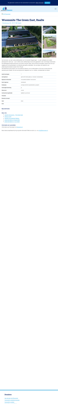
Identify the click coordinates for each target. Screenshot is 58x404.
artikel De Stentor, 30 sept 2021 (12, 120)
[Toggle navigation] (55, 8)
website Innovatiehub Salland (12, 118)
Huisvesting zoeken (9, 402)
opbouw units (8, 116)
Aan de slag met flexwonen (11, 398)
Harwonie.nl (20, 127)
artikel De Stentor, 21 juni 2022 (12, 121)
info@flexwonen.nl (43, 130)
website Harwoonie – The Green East (14, 115)
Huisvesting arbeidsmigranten (12, 400)
